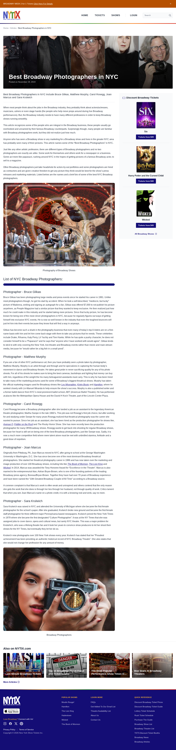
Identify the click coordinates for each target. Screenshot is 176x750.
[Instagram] (5, 723)
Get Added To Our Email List (103, 707)
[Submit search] (170, 15)
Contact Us (95, 720)
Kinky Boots (83, 384)
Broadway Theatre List (144, 729)
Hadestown (66, 715)
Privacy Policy (9, 730)
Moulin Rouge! (68, 702)
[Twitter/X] (16, 723)
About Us (95, 715)
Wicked (7, 468)
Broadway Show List (143, 724)
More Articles (10, 682)
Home (84, 15)
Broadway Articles (142, 742)
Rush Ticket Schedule (143, 715)
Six (146, 131)
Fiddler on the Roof (23, 424)
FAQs (93, 702)
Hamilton (98, 384)
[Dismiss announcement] (170, 4)
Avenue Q (8, 424)
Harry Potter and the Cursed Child (146, 175)
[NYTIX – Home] (11, 15)
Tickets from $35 (146, 137)
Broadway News (141, 737)
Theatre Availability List (101, 711)
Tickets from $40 (146, 181)
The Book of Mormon (78, 464)
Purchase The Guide (143, 720)
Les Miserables (68, 384)
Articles (13, 28)
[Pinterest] (21, 723)
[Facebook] (10, 723)
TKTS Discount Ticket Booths (147, 733)
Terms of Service (26, 730)
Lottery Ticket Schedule (144, 711)
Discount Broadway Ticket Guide (148, 707)
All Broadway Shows (144, 234)
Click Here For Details (43, 4)
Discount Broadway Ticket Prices (148, 702)
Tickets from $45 (146, 225)
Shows (115, 15)
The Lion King (96, 464)
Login (133, 15)
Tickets (100, 15)
